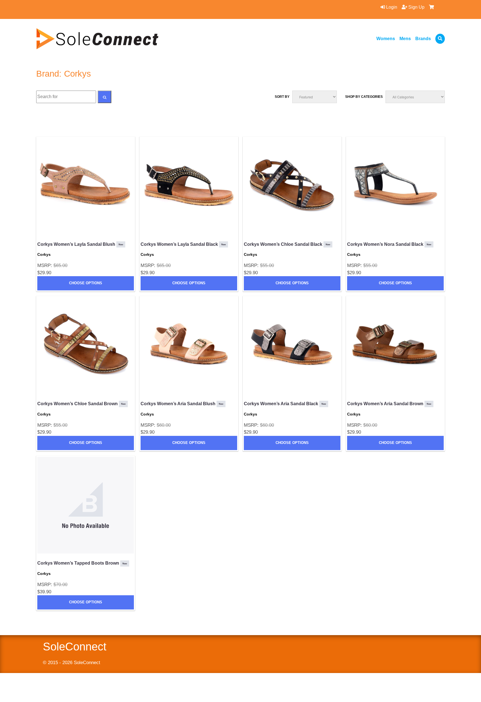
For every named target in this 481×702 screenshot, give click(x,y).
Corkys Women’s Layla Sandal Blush (80, 244)
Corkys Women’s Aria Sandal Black (285, 403)
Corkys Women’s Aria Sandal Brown (389, 403)
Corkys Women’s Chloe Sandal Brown (81, 403)
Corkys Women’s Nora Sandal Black (389, 244)
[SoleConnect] (97, 38)
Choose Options (85, 283)
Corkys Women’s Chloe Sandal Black (287, 244)
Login (391, 7)
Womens (385, 38)
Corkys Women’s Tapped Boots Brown (82, 563)
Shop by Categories (364, 96)
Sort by (282, 96)
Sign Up (415, 7)
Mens (405, 38)
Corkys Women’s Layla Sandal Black (183, 244)
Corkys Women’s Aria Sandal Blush (182, 403)
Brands (423, 38)
